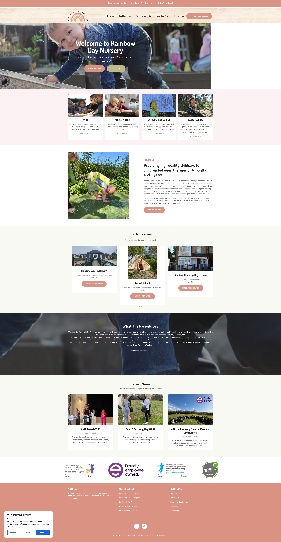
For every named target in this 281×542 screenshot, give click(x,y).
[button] (139, 307)
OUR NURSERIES (94, 68)
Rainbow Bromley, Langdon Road (131, 497)
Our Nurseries (125, 16)
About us (110, 16)
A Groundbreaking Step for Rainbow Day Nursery (190, 430)
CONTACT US (116, 68)
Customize (14, 532)
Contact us (179, 16)
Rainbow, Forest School (128, 511)
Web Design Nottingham (146, 535)
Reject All (28, 532)
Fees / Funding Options (179, 502)
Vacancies (174, 506)
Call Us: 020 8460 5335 (199, 16)
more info (84, 134)
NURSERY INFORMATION (92, 296)
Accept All (43, 532)
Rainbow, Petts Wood (127, 502)
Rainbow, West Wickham (128, 506)
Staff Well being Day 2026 (140, 429)
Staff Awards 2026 (90, 429)
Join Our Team (163, 16)
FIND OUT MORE (154, 210)
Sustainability (175, 497)
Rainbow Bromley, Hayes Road (130, 493)
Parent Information (144, 16)
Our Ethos (174, 493)
